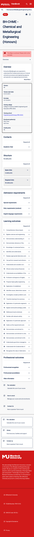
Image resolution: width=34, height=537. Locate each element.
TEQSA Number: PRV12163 (13, 503)
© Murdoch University (12, 495)
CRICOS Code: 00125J (12, 512)
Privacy (8, 530)
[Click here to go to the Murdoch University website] (5, 5)
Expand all (26, 142)
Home (3, 9)
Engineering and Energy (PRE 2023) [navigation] (13, 115)
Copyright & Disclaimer (12, 521)
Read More (27, 80)
